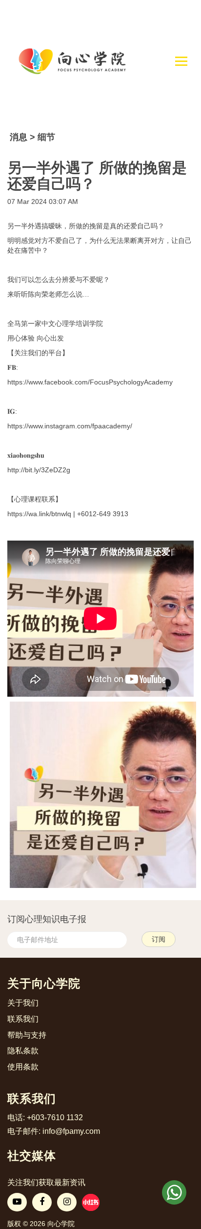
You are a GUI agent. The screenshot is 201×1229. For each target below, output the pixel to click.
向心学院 (61, 1224)
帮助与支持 (26, 1035)
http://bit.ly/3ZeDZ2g (38, 470)
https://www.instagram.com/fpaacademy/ (69, 426)
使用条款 (23, 1067)
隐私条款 (23, 1051)
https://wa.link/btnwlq (39, 514)
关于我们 (23, 1003)
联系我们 (23, 1019)
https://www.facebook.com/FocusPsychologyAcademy (90, 382)
